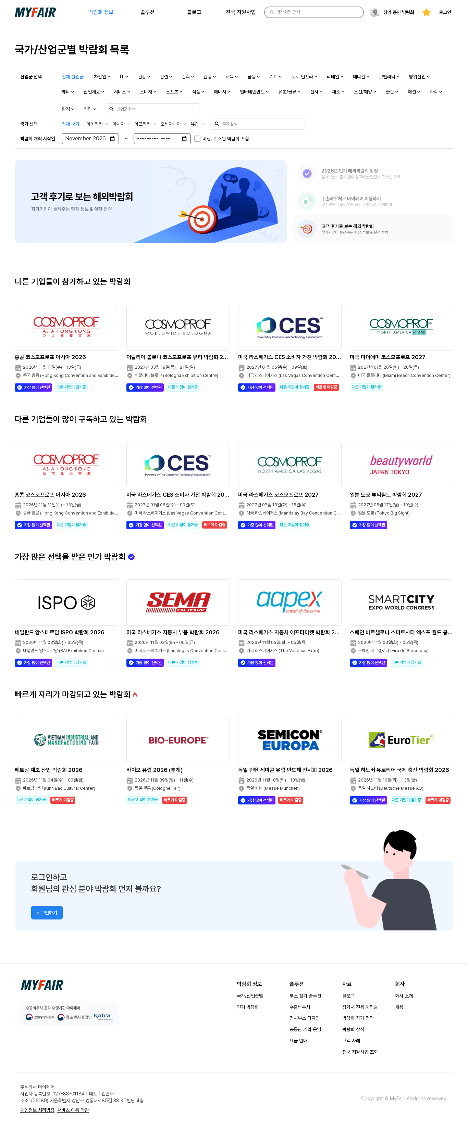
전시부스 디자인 (305, 1018)
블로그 (348, 996)
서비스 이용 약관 (73, 1110)
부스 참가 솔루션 (305, 996)
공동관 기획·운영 (305, 1029)
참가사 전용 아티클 (360, 1007)
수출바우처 (300, 1007)
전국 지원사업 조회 (360, 1052)
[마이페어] (42, 985)
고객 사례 (351, 1040)
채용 (399, 1007)
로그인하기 (47, 912)
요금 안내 (298, 1040)
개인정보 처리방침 (37, 1110)
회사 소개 (404, 996)
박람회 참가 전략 (358, 1018)
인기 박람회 (248, 1007)
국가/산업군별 (250, 996)
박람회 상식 (353, 1029)
